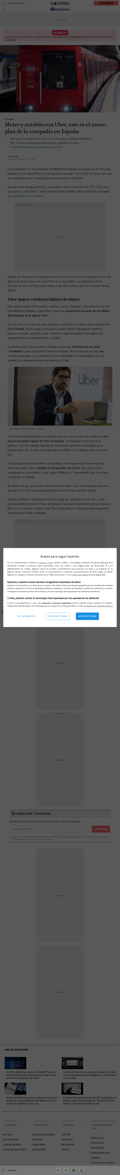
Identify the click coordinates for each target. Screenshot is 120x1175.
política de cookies (80, 574)
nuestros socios (46, 562)
